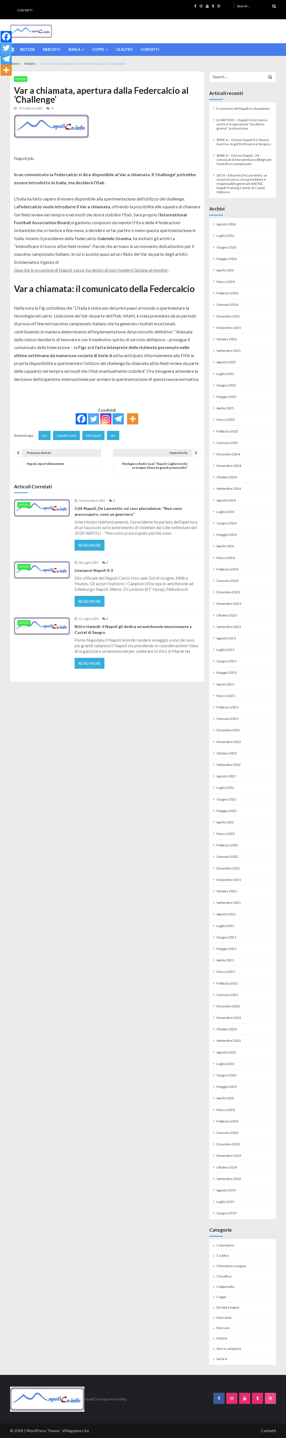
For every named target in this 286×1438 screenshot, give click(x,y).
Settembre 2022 (228, 765)
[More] (132, 418)
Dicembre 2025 (228, 316)
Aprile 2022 (225, 822)
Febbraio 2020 (227, 1121)
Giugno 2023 (226, 661)
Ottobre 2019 (226, 1167)
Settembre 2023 (228, 627)
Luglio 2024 (225, 512)
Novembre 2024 (228, 466)
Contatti (24, 10)
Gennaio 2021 (227, 995)
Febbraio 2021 (227, 983)
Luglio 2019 (225, 1202)
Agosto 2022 (226, 776)
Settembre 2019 (228, 1179)
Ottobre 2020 (226, 1029)
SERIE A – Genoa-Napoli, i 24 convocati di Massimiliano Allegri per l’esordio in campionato (244, 159)
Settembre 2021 (228, 902)
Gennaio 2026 (227, 304)
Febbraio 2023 (227, 707)
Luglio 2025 (225, 374)
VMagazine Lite (75, 1430)
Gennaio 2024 (227, 581)
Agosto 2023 (226, 638)
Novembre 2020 (228, 1018)
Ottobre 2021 (226, 891)
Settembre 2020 (228, 1040)
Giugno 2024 (226, 523)
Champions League (231, 1266)
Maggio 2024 (226, 534)
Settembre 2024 (228, 488)
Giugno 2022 (226, 799)
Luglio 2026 (225, 235)
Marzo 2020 (225, 1110)
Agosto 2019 (226, 1190)
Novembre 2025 (228, 328)
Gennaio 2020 (227, 1133)
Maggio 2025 (226, 397)
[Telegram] (118, 418)
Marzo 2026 (225, 282)
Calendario (225, 1245)
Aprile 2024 (225, 546)
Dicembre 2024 (228, 454)
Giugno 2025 (226, 385)
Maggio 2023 (226, 672)
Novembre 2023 (228, 603)
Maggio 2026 (226, 259)
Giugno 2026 (226, 247)
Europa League (227, 1307)
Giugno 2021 (226, 937)
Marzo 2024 (225, 558)
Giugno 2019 (226, 1213)
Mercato (51, 49)
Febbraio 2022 (227, 845)
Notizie (27, 49)
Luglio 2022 (225, 787)
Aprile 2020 (225, 1098)
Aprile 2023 (225, 684)
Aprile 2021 (225, 960)
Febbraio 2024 (227, 569)
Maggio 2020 (226, 1087)
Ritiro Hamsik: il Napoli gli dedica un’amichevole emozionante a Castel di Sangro (133, 629)
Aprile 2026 (225, 270)
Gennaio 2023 (227, 718)
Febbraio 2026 (227, 293)
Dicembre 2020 (228, 1006)
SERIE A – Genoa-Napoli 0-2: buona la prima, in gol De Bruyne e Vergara (243, 142)
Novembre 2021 (228, 880)
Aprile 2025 (225, 408)
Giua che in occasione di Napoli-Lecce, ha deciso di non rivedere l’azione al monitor (91, 270)
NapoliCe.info (66, 435)
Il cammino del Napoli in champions (243, 108)
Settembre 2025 (228, 350)
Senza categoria (228, 1348)
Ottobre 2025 (226, 339)
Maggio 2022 (226, 811)
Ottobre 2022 (226, 753)
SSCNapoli (93, 435)
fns (44, 435)
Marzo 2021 (225, 971)
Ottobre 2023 (226, 615)
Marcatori (224, 1317)
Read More (89, 545)
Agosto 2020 (226, 1052)
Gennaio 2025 (227, 443)
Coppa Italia (225, 1286)
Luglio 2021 (225, 926)
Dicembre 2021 (228, 868)
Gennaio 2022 (227, 856)
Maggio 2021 (226, 949)
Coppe (98, 49)
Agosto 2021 (226, 914)
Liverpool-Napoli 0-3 (94, 570)
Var (113, 435)
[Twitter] (93, 418)
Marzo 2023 (225, 696)
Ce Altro (124, 49)
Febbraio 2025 (227, 431)
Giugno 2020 (226, 1075)
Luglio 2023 (225, 650)
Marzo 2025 (225, 419)
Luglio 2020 (225, 1064)
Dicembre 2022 (228, 730)
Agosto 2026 (226, 224)
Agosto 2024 (226, 500)
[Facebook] (81, 418)
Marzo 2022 (225, 834)
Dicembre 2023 (228, 592)
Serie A (74, 49)
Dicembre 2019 (228, 1144)
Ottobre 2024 (226, 477)
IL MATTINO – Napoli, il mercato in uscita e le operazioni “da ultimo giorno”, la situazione (242, 124)
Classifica (224, 1276)
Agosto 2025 (226, 362)
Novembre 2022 (228, 742)
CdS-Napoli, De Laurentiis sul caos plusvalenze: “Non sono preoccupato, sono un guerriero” (128, 511)
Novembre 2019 (228, 1155)
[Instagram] (105, 418)
